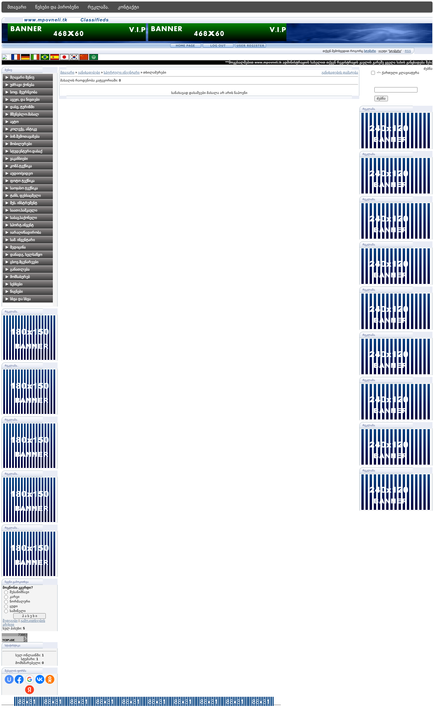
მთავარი (16, 6)
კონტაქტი (128, 6)
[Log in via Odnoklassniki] (49, 679)
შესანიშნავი (19, 592)
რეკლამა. (98, 6)
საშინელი (18, 611)
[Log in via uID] (9, 679)
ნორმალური (20, 601)
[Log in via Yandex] (29, 689)
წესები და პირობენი (57, 6)
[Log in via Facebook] (19, 679)
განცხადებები (89, 72)
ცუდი (14, 606)
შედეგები (10, 620)
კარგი (14, 596)
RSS (408, 51)
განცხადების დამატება (340, 72)
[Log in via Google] (29, 679)
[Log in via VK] (39, 679)
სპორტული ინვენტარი (122, 72)
